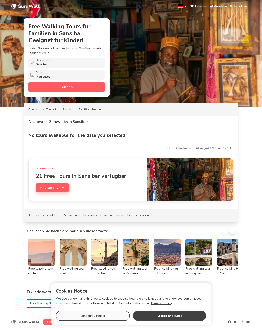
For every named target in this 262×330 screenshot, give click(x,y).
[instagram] (235, 322)
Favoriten (201, 6)
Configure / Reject (93, 316)
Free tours (34, 109)
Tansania (51, 109)
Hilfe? (50, 322)
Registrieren (241, 6)
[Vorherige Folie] (225, 231)
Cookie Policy (161, 303)
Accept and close (170, 316)
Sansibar (68, 109)
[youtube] (248, 322)
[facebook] (229, 322)
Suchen (67, 87)
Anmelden (220, 6)
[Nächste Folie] (232, 231)
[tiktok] (242, 322)
